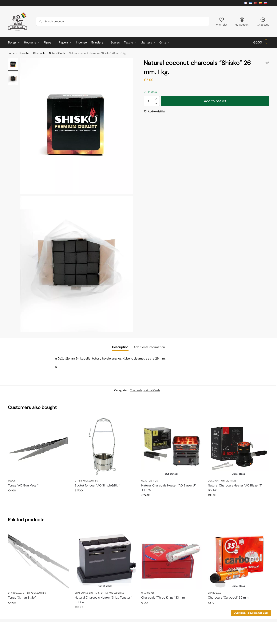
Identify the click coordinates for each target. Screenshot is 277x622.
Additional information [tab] (149, 347)
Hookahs (24, 53)
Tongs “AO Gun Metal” (23, 485)
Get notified (171, 503)
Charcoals (39, 53)
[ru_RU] (266, 3)
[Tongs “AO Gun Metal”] (38, 446)
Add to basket (215, 101)
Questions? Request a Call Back (251, 612)
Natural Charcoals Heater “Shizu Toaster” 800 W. (103, 600)
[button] (261, 42)
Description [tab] (120, 347)
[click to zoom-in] (76, 126)
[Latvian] (256, 3)
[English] (246, 3)
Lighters (231, 480)
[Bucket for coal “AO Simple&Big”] (105, 446)
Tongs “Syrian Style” (22, 598)
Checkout (263, 24)
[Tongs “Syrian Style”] (38, 558)
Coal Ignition (149, 480)
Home (11, 53)
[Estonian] (251, 3)
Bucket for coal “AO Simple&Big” (97, 485)
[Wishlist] (63, 422)
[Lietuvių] (261, 3)
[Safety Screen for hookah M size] (267, 62)
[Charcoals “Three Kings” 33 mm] (171, 558)
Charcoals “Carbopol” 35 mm (228, 598)
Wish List (221, 24)
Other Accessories (86, 480)
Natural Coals (57, 53)
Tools (12, 480)
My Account (242, 24)
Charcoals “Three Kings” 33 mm (163, 598)
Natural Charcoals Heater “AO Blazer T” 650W (235, 487)
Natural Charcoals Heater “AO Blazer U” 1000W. (168, 487)
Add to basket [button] (38, 498)
